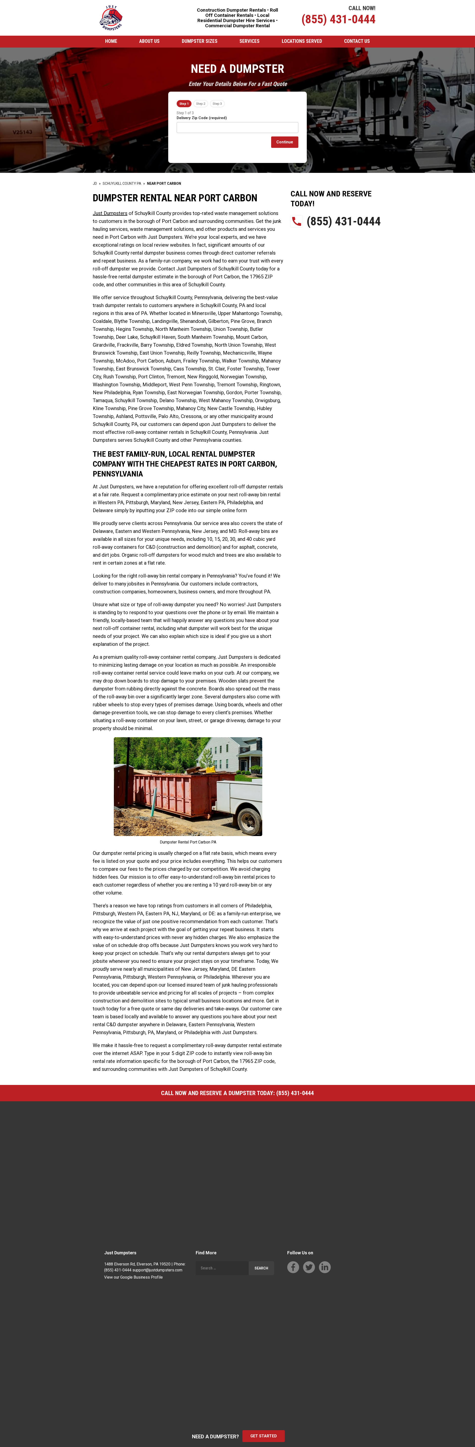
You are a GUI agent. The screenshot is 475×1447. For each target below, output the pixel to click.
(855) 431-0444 (338, 19)
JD (95, 183)
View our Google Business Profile (133, 1277)
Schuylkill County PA (122, 183)
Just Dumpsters (110, 213)
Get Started (263, 1436)
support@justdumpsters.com (157, 1270)
